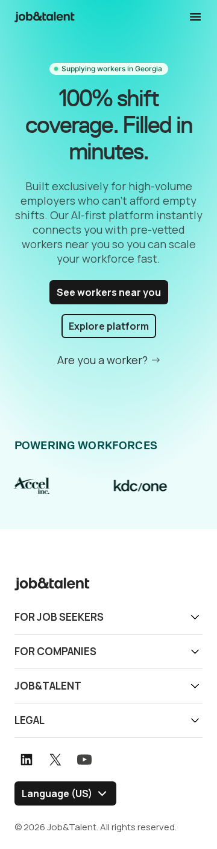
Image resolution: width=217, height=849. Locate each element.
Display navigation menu (195, 17)
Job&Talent (47, 686)
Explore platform (109, 326)
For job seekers (59, 617)
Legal (29, 720)
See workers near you (109, 292)
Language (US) (57, 793)
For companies (55, 651)
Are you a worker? (102, 360)
